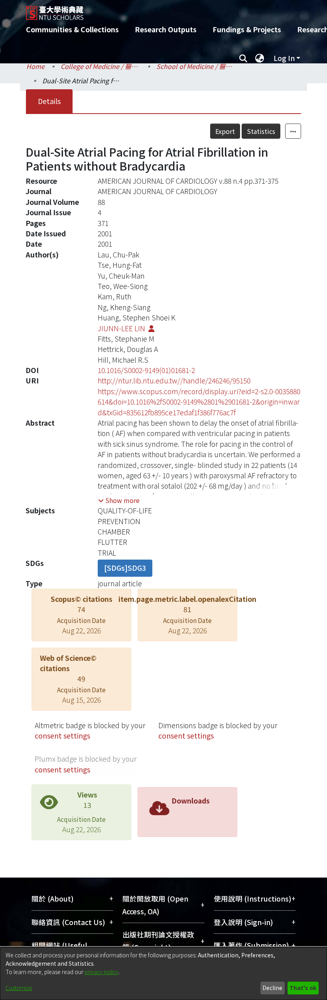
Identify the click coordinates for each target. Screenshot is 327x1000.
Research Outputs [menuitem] (166, 29)
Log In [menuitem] (284, 58)
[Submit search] (243, 58)
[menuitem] (259, 58)
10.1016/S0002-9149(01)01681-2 (146, 370)
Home (35, 66)
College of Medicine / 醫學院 (100, 66)
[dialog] (163, 973)
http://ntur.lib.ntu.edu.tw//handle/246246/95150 (174, 380)
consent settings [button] (62, 736)
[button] (119, 500)
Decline (272, 988)
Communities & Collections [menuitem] (72, 29)
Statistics (261, 131)
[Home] (169, 10)
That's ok (303, 988)
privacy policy (101, 972)
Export (225, 131)
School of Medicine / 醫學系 (196, 66)
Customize (19, 988)
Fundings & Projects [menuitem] (247, 29)
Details (49, 101)
